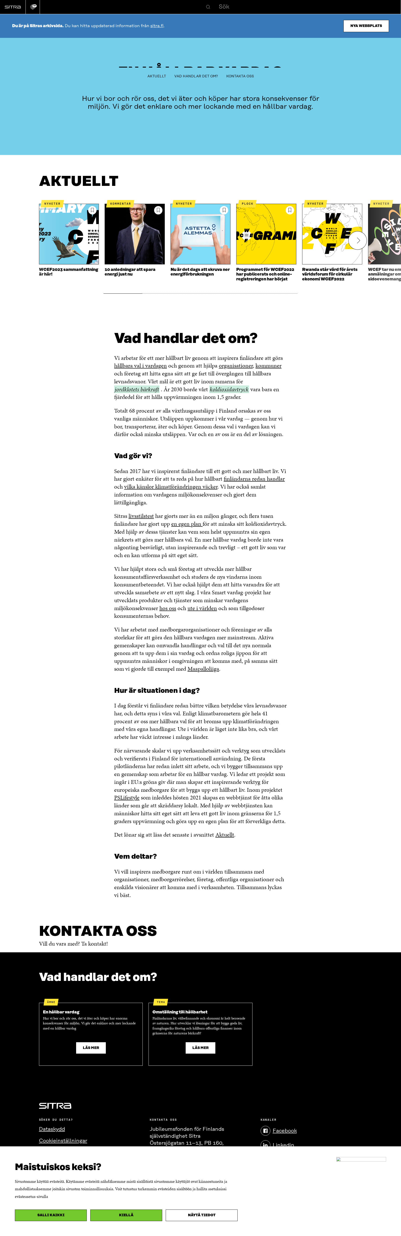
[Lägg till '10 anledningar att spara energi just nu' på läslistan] (158, 210)
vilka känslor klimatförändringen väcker (170, 487)
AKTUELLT (156, 76)
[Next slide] (357, 240)
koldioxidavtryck (229, 389)
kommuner (268, 366)
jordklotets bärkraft (137, 389)
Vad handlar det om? (196, 76)
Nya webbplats (366, 26)
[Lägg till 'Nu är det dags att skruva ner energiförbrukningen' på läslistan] (224, 210)
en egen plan (187, 524)
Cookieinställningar (63, 1141)
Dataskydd (52, 1129)
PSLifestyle (126, 797)
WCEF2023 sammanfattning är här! (68, 272)
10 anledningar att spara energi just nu (130, 272)
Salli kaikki (51, 1215)
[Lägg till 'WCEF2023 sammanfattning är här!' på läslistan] (92, 210)
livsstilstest (141, 516)
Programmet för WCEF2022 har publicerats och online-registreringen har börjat (265, 274)
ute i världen (202, 608)
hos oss (167, 608)
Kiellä (126, 1215)
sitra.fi (157, 26)
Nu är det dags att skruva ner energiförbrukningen (200, 272)
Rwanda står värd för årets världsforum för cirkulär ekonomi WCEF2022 (330, 274)
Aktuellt (224, 835)
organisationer (236, 366)
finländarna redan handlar (254, 479)
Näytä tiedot (202, 1215)
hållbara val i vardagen (140, 366)
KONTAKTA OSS (240, 76)
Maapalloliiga (203, 669)
